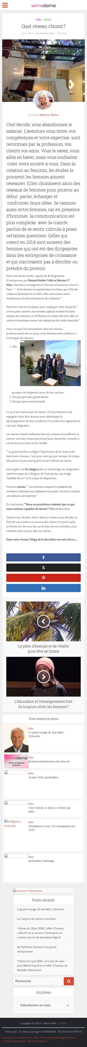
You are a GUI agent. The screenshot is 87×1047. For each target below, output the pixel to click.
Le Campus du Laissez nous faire (36, 919)
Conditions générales (14, 1041)
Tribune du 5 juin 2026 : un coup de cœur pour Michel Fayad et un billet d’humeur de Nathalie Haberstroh (42, 965)
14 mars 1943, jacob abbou (43, 777)
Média (47, 19)
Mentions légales (37, 1041)
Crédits (63, 1023)
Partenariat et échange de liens (57, 1037)
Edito (39, 19)
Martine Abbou (47, 33)
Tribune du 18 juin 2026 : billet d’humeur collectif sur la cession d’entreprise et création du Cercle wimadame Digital (40, 933)
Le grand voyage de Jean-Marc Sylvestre (40, 909)
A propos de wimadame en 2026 (20, 1037)
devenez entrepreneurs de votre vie (49, 761)
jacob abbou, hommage (41, 861)
